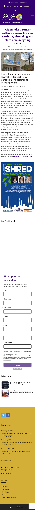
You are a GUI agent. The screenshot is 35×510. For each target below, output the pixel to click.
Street (6, 325)
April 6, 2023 (22, 86)
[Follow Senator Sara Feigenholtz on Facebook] (20, 10)
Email (5, 290)
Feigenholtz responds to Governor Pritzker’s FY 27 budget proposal (20, 383)
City (5, 334)
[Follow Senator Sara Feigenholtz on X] (15, 10)
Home (3, 47)
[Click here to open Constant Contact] (17, 368)
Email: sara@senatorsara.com (19, 2)
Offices (4, 495)
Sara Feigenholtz (9, 86)
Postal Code (8, 342)
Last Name (7, 307)
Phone (6, 316)
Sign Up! (17, 365)
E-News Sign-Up (27, 6)
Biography (5, 486)
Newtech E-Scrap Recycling (22, 156)
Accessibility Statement (9, 497)
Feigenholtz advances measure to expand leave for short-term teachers (21, 391)
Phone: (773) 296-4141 (12, 6)
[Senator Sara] (12, 18)
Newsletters (5, 492)
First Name (7, 299)
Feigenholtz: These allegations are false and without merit (16, 453)
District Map (5, 489)
